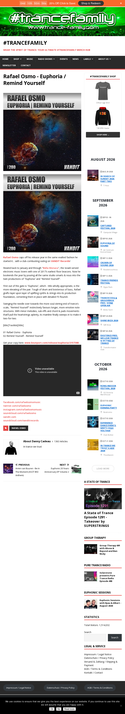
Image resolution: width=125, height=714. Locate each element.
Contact (26, 65)
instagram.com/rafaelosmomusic (22, 409)
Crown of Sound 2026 (106, 264)
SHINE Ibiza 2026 (109, 320)
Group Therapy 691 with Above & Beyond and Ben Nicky (110, 549)
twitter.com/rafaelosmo (17, 405)
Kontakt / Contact (93, 672)
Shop (16, 59)
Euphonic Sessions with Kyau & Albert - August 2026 (110, 603)
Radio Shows (45, 59)
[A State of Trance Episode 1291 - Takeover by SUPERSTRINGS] (103, 507)
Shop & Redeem (91, 3)
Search (87, 632)
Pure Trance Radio (97, 565)
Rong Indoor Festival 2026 (108, 387)
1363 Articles (61, 441)
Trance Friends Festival (109, 281)
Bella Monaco (50, 267)
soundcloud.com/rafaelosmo (19, 413)
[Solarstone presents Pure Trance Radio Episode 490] (90, 579)
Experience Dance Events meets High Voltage (108, 426)
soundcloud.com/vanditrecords (21, 420)
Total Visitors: (91, 625)
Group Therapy (95, 538)
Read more (69, 709)
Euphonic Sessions (97, 592)
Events (64, 59)
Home (5, 59)
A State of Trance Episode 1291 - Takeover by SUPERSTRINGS (98, 519)
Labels (87, 59)
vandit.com (9, 416)
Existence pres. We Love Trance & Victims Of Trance (109, 339)
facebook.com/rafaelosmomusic (21, 402)
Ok (51, 709)
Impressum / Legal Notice (97, 654)
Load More (103, 468)
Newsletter (9, 65)
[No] (121, 705)
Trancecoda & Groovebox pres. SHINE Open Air (108, 301)
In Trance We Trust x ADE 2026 (107, 448)
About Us (103, 59)
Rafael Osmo (19, 428)
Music (30, 59)
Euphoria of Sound (107, 244)
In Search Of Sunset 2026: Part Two (107, 179)
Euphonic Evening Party (108, 406)
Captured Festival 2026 (107, 227)
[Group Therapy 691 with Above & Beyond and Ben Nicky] (90, 552)
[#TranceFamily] (62, 34)
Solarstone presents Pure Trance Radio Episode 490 (107, 577)
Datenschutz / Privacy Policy (99, 657)
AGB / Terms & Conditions (98, 668)
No (58, 709)
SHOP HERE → (103, 134)
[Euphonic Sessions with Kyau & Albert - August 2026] (90, 606)
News (75, 59)
